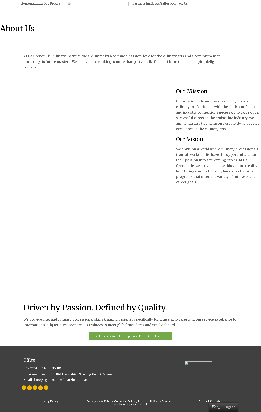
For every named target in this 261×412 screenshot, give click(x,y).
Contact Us (179, 3)
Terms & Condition (210, 401)
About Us (36, 3)
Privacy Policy (48, 401)
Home (25, 3)
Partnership (141, 3)
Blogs (155, 3)
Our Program (53, 3)
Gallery (165, 3)
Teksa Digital (139, 404)
